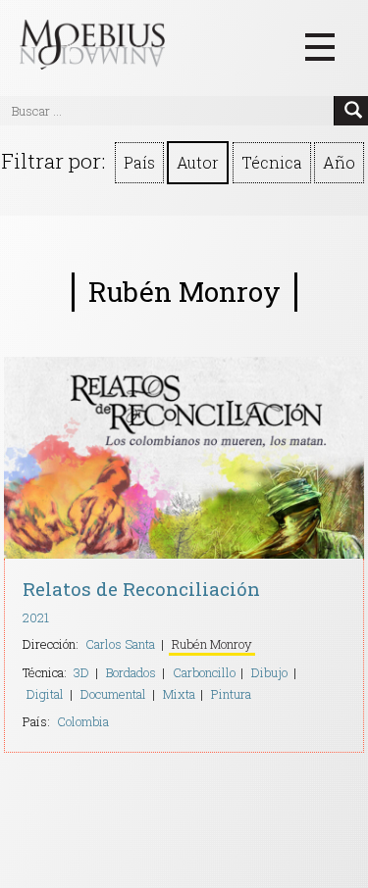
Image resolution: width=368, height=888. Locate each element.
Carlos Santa (120, 644)
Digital (45, 694)
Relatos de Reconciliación (141, 588)
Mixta (179, 694)
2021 (36, 617)
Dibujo (269, 672)
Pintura (231, 694)
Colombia (83, 721)
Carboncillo (204, 672)
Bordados (131, 672)
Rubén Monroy (212, 644)
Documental (113, 694)
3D (81, 672)
